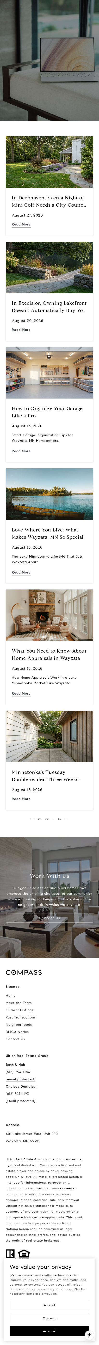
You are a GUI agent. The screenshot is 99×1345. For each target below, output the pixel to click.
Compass (46, 1165)
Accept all (49, 1331)
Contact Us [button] (49, 918)
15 (59, 819)
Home (11, 996)
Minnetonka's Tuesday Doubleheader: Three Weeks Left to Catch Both (45, 779)
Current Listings (19, 1010)
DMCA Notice (17, 1032)
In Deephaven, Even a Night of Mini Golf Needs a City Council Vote (49, 205)
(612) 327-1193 (17, 1094)
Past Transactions (21, 1017)
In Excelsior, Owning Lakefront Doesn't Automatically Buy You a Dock (49, 310)
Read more (21, 224)
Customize (49, 1318)
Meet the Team (19, 1003)
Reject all (49, 1305)
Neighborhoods (19, 1025)
